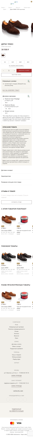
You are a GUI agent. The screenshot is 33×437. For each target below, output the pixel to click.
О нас (16, 324)
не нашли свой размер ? (16, 65)
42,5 (9, 232)
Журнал (16, 362)
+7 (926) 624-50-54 (24, 372)
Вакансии (16, 335)
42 (6, 232)
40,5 (4, 269)
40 (2, 269)
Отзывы (16, 331)
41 (2, 232)
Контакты (16, 333)
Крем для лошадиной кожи (24, 230)
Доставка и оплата (16, 344)
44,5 (26, 269)
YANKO (10, 44)
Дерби (3, 267)
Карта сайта (24, 434)
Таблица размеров (16, 357)
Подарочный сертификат (16, 348)
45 (28, 269)
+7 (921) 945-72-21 (24, 383)
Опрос (16, 338)
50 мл (18, 234)
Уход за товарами (16, 354)
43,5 (14, 232)
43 (11, 232)
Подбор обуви (16, 359)
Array (10, 230)
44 (24, 269)
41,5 (4, 232)
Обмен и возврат (16, 346)
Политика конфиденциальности (16, 329)
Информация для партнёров (16, 327)
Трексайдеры (4, 230)
